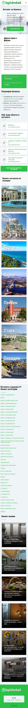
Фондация (3, 511)
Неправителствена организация (8, 465)
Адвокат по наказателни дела (8, 420)
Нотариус (3, 468)
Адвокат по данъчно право (7, 409)
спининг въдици (13, 99)
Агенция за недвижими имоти (8, 395)
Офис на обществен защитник (8, 474)
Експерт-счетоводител (6, 454)
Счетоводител (4, 488)
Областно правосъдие (6, 471)
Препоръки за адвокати (6, 485)
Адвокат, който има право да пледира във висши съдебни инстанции (12, 441)
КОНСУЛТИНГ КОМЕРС (15, 133)
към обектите (15, 29)
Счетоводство (4, 497)
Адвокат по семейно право (7, 429)
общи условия (10, 700)
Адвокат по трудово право (7, 432)
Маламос (11, 125)
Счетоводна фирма (5, 491)
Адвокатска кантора (5, 445)
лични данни (18, 700)
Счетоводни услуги (5, 494)
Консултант (3, 459)
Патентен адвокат (5, 479)
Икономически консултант (7, 456)
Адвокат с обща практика (7, 435)
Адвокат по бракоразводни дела (8, 403)
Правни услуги (4, 482)
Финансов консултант (6, 505)
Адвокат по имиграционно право (8, 415)
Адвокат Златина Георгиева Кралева (17, 150)
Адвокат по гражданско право (8, 406)
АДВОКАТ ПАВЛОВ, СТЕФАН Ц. (17, 142)
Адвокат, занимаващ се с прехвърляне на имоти (12, 438)
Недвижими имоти (5, 462)
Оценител (3, 477)
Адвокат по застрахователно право (9, 412)
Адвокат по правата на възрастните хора (10, 426)
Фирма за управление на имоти (8, 508)
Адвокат (3, 397)
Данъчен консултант (6, 451)
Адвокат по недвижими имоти (8, 423)
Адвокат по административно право (9, 400)
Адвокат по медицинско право (8, 418)
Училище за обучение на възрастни (9, 503)
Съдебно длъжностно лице (7, 500)
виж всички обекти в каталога (14, 168)
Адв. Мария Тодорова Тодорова (15, 159)
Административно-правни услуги (8, 448)
